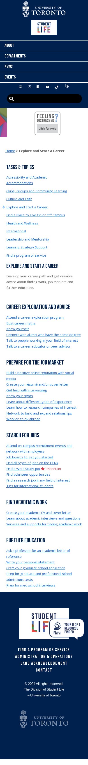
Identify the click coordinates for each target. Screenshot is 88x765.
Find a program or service (26, 255)
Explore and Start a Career (27, 207)
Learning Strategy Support (26, 247)
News (9, 66)
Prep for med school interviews (30, 585)
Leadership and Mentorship (27, 239)
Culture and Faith (19, 199)
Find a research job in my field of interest (38, 480)
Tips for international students (29, 486)
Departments (15, 56)
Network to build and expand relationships (39, 413)
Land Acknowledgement (44, 663)
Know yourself (17, 328)
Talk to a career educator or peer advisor (38, 346)
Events (10, 77)
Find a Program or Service (44, 650)
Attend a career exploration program (35, 317)
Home (10, 150)
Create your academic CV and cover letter (38, 512)
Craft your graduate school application (35, 568)
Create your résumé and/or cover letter (37, 384)
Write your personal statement (30, 562)
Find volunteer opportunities (28, 474)
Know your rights (19, 395)
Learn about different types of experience (39, 401)
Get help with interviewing (26, 390)
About (9, 45)
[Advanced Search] (44, 98)
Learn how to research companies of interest (41, 407)
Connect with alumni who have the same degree (43, 334)
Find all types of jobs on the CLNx (32, 462)
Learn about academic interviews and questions (43, 518)
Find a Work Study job (23, 468)
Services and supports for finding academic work (44, 524)
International (16, 231)
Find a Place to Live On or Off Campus (35, 215)
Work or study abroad (23, 419)
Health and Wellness (22, 223)
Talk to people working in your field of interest (42, 340)
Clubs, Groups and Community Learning (36, 191)
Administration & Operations (44, 656)
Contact (44, 670)
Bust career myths (21, 323)
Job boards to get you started (29, 457)
